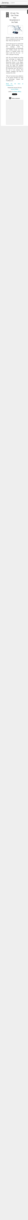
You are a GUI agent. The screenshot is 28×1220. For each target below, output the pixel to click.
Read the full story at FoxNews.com (14, 84)
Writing (19, 91)
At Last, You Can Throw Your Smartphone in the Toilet (15, 17)
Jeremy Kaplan (14, 89)
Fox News (14, 91)
